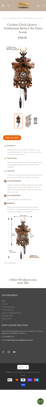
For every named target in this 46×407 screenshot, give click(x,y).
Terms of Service (7, 310)
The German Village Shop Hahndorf (21, 372)
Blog (3, 301)
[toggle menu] (3, 5)
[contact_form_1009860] (40, 401)
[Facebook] (3, 352)
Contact (4, 304)
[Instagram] (9, 352)
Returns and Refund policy (11, 313)
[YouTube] (14, 352)
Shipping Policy (7, 316)
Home (5, 18)
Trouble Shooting (8, 307)
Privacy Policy (6, 319)
